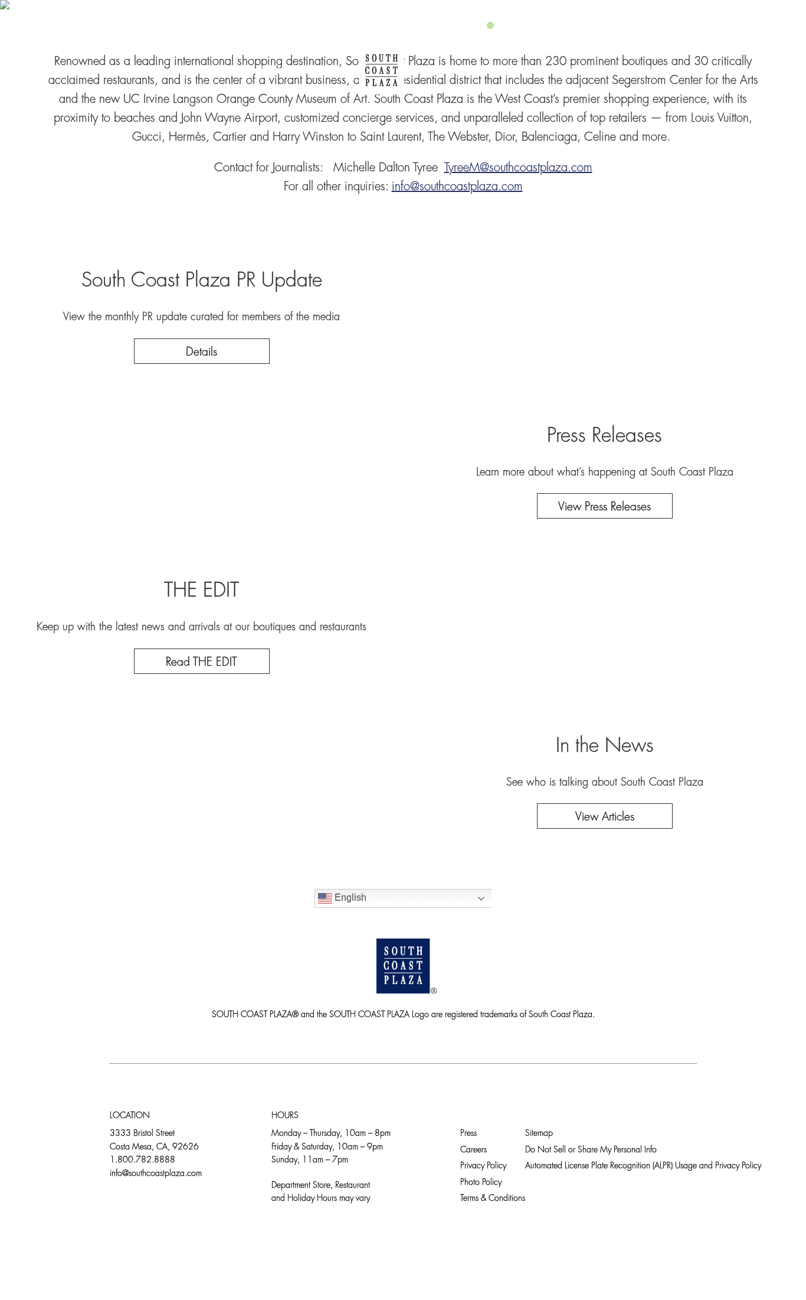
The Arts (462, 70)
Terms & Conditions (492, 1198)
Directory (134, 70)
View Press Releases (604, 507)
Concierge (292, 70)
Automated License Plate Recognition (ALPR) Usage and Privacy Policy (643, 1166)
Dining (211, 70)
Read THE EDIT (201, 663)
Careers (473, 1150)
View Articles (604, 817)
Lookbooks (548, 70)
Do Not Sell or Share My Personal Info (591, 1150)
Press (468, 1133)
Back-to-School (656, 70)
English (349, 898)
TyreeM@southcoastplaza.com (518, 168)
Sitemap (539, 1133)
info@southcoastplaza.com (457, 187)
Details (201, 353)
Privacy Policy (483, 1166)
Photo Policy (481, 1182)
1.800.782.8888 (142, 1160)
